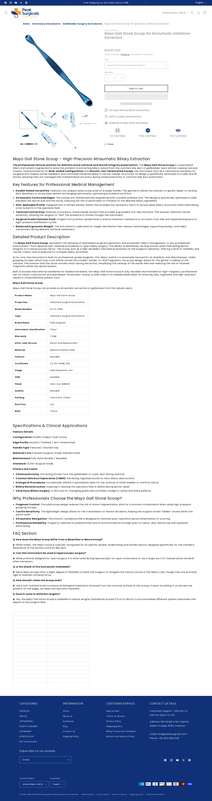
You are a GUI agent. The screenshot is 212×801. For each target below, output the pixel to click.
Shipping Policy (71, 736)
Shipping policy (114, 726)
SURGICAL (24, 711)
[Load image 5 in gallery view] (28, 139)
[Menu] (6, 13)
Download (68, 721)
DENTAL (23, 716)
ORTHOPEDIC (26, 721)
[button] (136, 96)
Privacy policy (103, 794)
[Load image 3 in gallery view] (68, 119)
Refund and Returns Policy (120, 736)
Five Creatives (72, 794)
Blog (65, 726)
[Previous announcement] (66, 2)
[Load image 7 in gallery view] (68, 139)
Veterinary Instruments (46, 23)
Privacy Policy (113, 721)
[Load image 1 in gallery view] (28, 119)
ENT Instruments (28, 741)
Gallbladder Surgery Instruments (82, 23)
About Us (68, 716)
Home (26, 23)
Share (110, 144)
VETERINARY (25, 731)
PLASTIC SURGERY (28, 726)
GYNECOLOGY (26, 736)
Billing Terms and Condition (121, 731)
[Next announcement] (145, 2)
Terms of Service (115, 716)
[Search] (192, 13)
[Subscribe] (68, 759)
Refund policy (88, 794)
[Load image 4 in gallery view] (88, 119)
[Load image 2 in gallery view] (48, 119)
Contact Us (69, 731)
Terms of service (119, 794)
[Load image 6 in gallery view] (48, 139)
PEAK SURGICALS (34, 794)
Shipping (125, 54)
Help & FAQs (112, 711)
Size (107, 59)
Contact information (155, 794)
